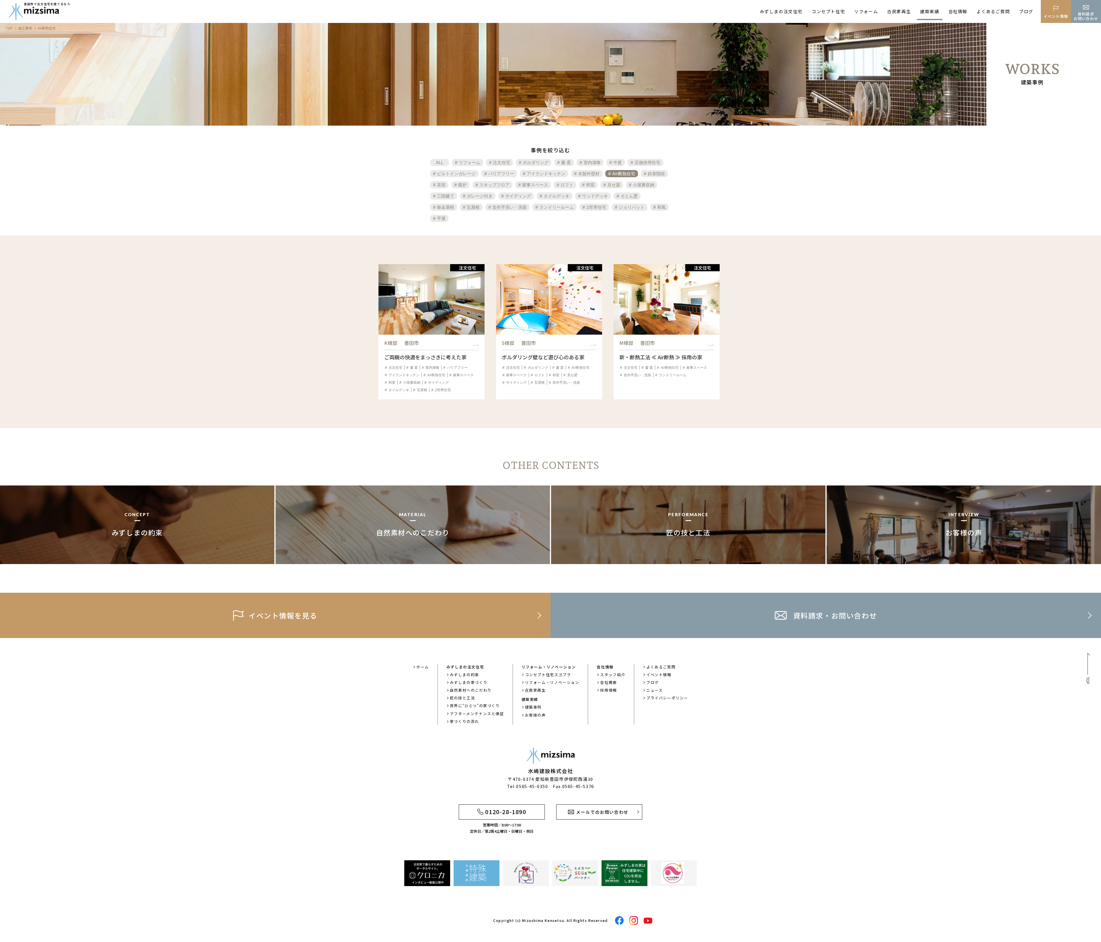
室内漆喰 (592, 162)
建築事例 (533, 707)
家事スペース (535, 185)
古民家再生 (899, 11)
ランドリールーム (556, 207)
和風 (661, 207)
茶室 (441, 185)
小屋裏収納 (643, 185)
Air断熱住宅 (623, 173)
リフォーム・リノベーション (552, 682)
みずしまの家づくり (468, 682)
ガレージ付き (480, 196)
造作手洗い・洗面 (509, 207)
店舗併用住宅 (647, 162)
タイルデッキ (556, 196)
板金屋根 (445, 207)
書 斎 (566, 162)
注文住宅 (501, 162)
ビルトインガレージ (456, 173)
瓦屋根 (473, 207)
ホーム (422, 667)
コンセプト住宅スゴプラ (548, 674)
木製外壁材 (589, 173)
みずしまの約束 (464, 674)
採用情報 (608, 690)
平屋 (441, 218)
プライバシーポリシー (667, 698)
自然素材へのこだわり (471, 690)
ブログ (1026, 11)
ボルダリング (535, 162)
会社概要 (608, 682)
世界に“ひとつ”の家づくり (475, 705)
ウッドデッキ (595, 196)
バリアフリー (501, 173)
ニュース (654, 690)
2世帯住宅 (596, 207)
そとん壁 (629, 196)
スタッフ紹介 (612, 674)
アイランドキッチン (546, 173)
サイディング (518, 196)
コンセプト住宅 (828, 11)
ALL (439, 162)
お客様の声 (535, 715)
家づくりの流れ (464, 721)
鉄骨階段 (656, 173)
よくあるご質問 (993, 11)
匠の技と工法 (462, 698)
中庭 (617, 162)
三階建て (445, 196)
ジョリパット (632, 207)
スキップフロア (494, 185)
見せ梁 (613, 185)
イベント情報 (658, 674)
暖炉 (462, 185)
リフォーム (866, 11)
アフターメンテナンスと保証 (477, 713)
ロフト (567, 185)
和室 (590, 185)
